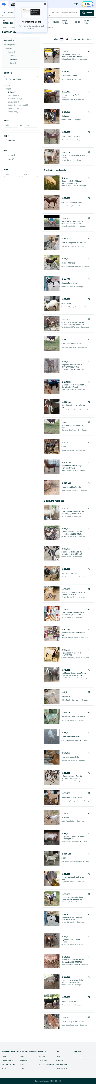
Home (4, 28)
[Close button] (45, 4)
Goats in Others (47, 28)
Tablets (77, 22)
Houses (55, 22)
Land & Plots (87, 22)
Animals (12, 28)
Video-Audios (65, 22)
